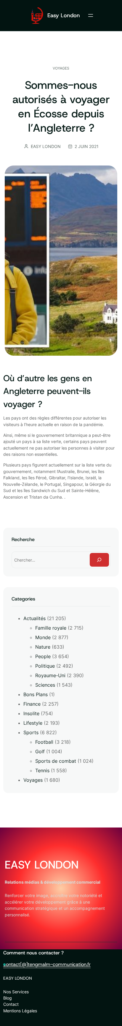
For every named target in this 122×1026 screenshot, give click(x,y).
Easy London (63, 15)
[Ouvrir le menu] (90, 15)
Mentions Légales (20, 1010)
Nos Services (16, 991)
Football (44, 742)
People (43, 656)
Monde (43, 637)
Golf (40, 751)
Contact (11, 1004)
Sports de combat (55, 761)
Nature (42, 647)
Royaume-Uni (50, 675)
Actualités (34, 618)
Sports (30, 732)
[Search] (99, 560)
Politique (45, 666)
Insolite (31, 713)
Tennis (42, 770)
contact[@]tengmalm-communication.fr (47, 964)
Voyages (61, 68)
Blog (7, 997)
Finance (32, 704)
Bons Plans (35, 694)
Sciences (45, 685)
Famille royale (50, 628)
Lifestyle (32, 723)
